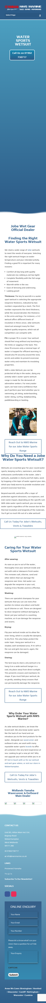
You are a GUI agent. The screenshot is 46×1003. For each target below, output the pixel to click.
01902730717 (13, 851)
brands (29, 746)
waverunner (29, 740)
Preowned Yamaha (13, 868)
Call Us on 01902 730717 (22, 54)
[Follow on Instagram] (13, 894)
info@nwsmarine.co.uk (16, 856)
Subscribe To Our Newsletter (18, 879)
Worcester (18, 995)
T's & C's (8, 874)
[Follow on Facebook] (7, 894)
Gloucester (13, 992)
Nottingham (32, 992)
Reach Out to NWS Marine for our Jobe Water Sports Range (23, 446)
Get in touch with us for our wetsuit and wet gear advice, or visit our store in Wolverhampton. (22, 763)
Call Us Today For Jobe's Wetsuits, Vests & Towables (23, 523)
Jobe (29, 250)
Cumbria (29, 995)
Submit (13, 974)
